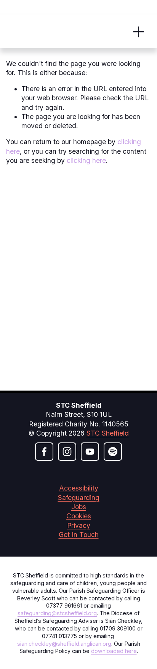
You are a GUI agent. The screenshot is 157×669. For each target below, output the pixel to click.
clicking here (86, 160)
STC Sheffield (108, 433)
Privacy (78, 525)
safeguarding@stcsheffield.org (57, 613)
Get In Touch (79, 535)
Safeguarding (78, 498)
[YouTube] (90, 451)
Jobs (78, 507)
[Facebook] (44, 451)
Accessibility (78, 488)
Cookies (78, 516)
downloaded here (114, 651)
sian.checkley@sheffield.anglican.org (64, 643)
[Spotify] (113, 451)
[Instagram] (67, 451)
